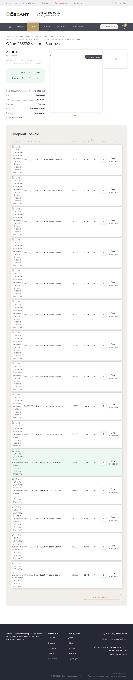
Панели (47, 26)
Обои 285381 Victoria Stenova (48, 191)
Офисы (51, 653)
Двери (20, 26)
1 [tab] (75, 115)
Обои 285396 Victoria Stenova (48, 490)
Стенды (45, 3)
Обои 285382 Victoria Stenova (48, 222)
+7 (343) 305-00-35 (48, 12)
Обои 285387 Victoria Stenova (48, 315)
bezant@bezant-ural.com (48, 15)
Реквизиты (52, 658)
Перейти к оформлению (100, 597)
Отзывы (51, 643)
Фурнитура (78, 26)
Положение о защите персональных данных (107, 676)
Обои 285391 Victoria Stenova (48, 434)
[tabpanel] (76, 55)
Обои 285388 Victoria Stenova (48, 345)
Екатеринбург (121, 3)
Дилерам (52, 648)
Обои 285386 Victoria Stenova (48, 284)
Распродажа (61, 3)
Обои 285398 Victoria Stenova (48, 547)
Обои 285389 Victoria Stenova (48, 376)
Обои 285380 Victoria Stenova (48, 160)
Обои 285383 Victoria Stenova (48, 253)
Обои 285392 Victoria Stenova (48, 462)
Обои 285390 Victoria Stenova (48, 406)
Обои (33, 26)
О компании (11, 3)
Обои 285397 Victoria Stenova (48, 519)
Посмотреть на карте (117, 654)
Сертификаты (29, 3)
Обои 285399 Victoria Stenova (48, 575)
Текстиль (61, 26)
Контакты (78, 3)
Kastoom (123, 673)
